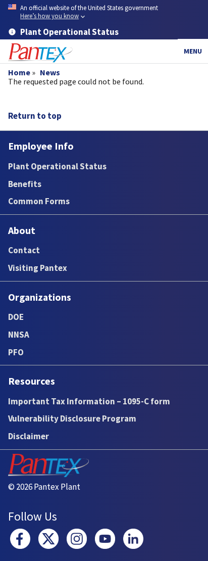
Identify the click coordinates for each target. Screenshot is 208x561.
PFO (16, 352)
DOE (16, 316)
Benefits (24, 184)
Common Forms (39, 201)
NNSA (18, 334)
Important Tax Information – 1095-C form (89, 401)
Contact (24, 250)
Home (19, 72)
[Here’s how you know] (104, 12)
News (50, 72)
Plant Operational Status (57, 166)
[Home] (40, 53)
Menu (193, 51)
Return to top (35, 115)
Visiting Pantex (37, 267)
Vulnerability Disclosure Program (72, 418)
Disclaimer (28, 436)
